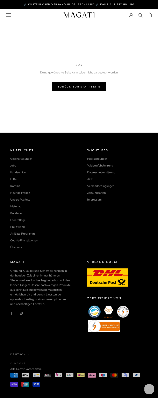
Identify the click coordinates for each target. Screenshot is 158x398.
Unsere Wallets (20, 200)
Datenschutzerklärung (101, 172)
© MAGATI (18, 363)
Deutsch (18, 354)
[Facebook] (11, 313)
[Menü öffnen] (8, 15)
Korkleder (16, 213)
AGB (90, 179)
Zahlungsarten (96, 193)
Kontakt (15, 186)
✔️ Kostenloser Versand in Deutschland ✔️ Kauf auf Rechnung (79, 4)
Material (15, 206)
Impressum (94, 200)
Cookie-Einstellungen (24, 240)
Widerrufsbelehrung (100, 166)
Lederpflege (18, 220)
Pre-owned (17, 227)
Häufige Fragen (20, 193)
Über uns (16, 247)
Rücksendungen (97, 159)
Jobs (13, 166)
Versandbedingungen (100, 186)
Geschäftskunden (21, 159)
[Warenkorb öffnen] (150, 15)
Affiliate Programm (22, 234)
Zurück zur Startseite (79, 86)
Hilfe (13, 179)
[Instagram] (21, 313)
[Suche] (140, 15)
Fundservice (18, 172)
